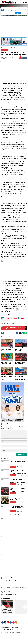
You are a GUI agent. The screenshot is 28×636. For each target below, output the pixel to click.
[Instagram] (13, 622)
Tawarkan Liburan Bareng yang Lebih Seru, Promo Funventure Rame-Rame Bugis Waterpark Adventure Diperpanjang (7, 364)
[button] (26, 2)
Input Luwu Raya (5, 606)
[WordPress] (10, 622)
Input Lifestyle (4, 50)
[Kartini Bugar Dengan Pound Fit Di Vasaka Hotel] (7, 371)
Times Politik (12, 581)
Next (11, 13)
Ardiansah (3, 57)
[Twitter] (19, 333)
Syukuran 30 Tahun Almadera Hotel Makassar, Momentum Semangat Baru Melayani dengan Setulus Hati (21, 364)
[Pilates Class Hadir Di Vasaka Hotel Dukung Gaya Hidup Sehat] (7, 343)
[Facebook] (17, 333)
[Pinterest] (8, 622)
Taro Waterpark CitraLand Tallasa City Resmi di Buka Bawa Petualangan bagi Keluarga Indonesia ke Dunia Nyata (21, 378)
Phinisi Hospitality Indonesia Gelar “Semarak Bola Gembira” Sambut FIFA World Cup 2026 (21, 349)
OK (18, 13)
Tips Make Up (6, 320)
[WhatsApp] (25, 333)
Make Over (9, 318)
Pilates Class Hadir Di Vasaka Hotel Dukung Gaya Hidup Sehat (7, 349)
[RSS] (16, 622)
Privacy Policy (5, 627)
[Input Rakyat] (11, 2)
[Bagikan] (25, 58)
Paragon (22, 318)
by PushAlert (24, 16)
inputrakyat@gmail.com (10, 594)
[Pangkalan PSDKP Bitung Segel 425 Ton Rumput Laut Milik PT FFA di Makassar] (7, 604)
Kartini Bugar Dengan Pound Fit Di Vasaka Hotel (7, 378)
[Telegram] (22, 333)
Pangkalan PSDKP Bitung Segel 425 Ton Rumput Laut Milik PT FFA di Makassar (6, 611)
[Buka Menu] (23, 2)
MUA (16, 318)
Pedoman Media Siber (7, 629)
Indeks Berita (14, 627)
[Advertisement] (14, 25)
